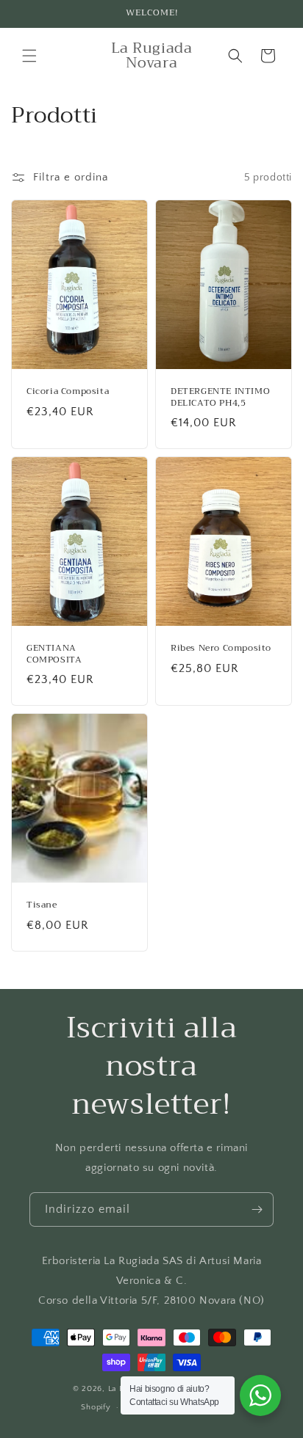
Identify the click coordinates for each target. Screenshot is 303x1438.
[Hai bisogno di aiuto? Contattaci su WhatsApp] (260, 1395)
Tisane (41, 905)
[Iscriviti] (256, 1209)
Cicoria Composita (67, 392)
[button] (29, 56)
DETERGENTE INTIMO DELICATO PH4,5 (220, 397)
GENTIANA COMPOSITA (54, 654)
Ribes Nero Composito (221, 648)
